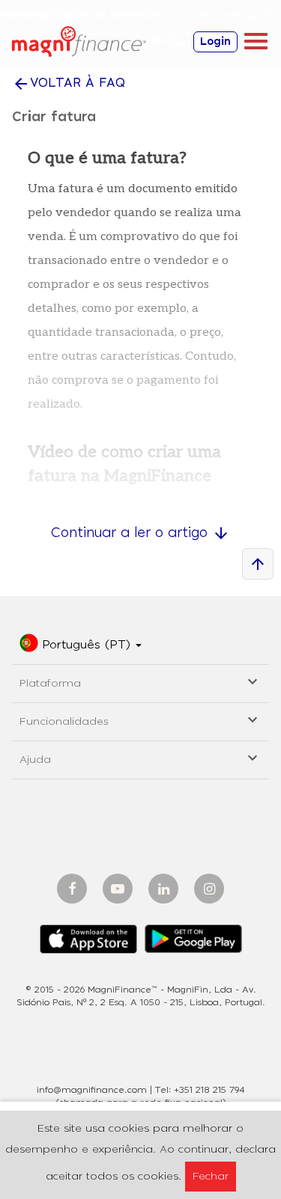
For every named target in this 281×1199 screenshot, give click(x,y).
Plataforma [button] (140, 681)
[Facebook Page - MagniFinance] (72, 889)
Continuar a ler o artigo (140, 533)
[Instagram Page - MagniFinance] (209, 889)
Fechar (211, 1176)
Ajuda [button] (140, 757)
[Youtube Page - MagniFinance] (118, 889)
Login (215, 42)
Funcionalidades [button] (140, 719)
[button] (80, 645)
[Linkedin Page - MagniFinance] (163, 889)
